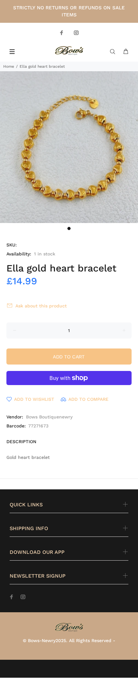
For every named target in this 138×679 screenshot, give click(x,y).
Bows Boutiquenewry (49, 416)
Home (8, 66)
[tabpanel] (69, 147)
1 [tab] (69, 228)
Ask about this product (41, 305)
